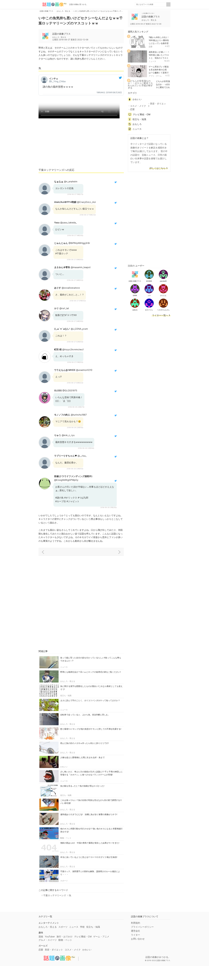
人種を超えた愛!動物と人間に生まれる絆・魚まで (82, 757)
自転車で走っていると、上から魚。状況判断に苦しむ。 (85, 714)
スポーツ (64, 881)
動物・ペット (65, 838)
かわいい (64, 767)
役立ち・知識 (65, 695)
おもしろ (137, 124)
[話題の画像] (53, 4)
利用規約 (135, 922)
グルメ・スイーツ (48, 940)
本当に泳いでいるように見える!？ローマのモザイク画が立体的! (88, 857)
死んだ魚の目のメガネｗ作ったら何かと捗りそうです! (84, 743)
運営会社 (135, 930)
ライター (135, 934)
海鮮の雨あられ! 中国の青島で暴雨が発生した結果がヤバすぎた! (89, 843)
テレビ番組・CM (141, 114)
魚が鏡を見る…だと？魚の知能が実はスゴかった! (82, 786)
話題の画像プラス (61, 33)
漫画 (41, 936)
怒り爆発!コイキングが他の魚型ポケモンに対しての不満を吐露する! (90, 729)
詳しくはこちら (157, 168)
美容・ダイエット (157, 104)
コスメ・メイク (138, 105)
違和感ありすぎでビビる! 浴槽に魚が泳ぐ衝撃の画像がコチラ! (88, 814)
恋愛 (150, 46)
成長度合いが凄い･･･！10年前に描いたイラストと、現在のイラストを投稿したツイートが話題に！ (159, 58)
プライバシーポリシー (142, 926)
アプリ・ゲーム (155, 76)
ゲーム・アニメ (101, 936)
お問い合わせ (138, 938)
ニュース (64, 667)
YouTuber (50, 936)
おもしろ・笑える (67, 681)
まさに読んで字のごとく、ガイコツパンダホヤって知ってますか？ (90, 700)
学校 (82, 926)
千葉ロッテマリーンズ (54, 895)
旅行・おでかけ (65, 936)
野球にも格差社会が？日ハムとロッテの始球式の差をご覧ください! (90, 672)
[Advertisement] (81, 145)
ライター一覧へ (160, 315)
